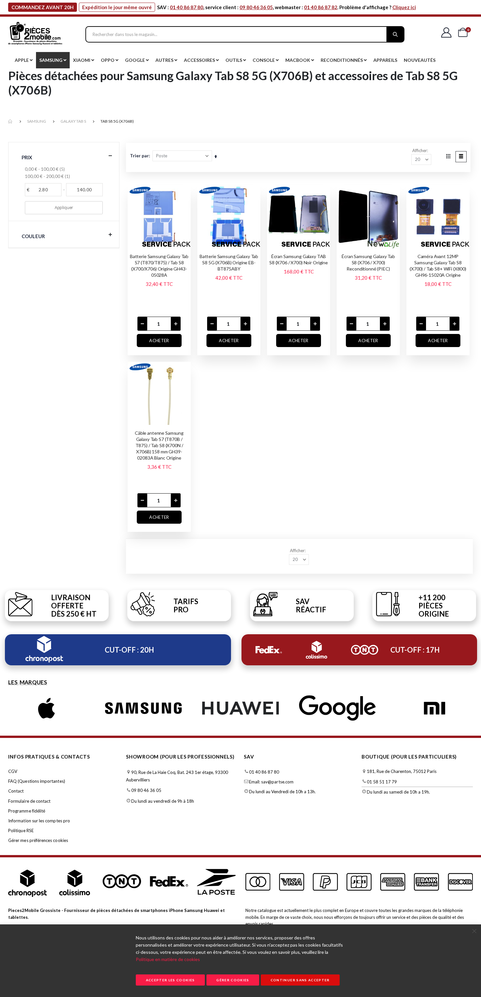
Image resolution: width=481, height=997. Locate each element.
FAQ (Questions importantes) (36, 781)
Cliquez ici (404, 7)
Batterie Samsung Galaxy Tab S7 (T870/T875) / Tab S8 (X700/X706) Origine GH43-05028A (159, 266)
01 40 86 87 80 (186, 7)
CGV (12, 771)
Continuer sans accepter (300, 980)
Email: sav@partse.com (271, 781)
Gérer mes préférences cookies (38, 840)
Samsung (36, 121)
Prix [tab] (27, 157)
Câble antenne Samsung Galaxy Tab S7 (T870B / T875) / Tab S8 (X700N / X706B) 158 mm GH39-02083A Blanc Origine (159, 445)
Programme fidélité (26, 810)
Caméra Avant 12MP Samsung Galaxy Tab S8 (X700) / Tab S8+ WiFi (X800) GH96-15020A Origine (438, 266)
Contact (16, 791)
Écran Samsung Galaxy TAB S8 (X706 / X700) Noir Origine (298, 259)
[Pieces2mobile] (35, 34)
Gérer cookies (232, 980)
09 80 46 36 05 (256, 7)
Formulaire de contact (29, 801)
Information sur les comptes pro (39, 820)
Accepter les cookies (170, 980)
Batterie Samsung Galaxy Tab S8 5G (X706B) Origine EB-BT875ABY (229, 262)
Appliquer (64, 207)
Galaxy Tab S (73, 121)
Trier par (139, 155)
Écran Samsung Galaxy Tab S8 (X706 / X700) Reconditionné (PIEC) (368, 262)
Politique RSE (21, 830)
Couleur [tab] (33, 236)
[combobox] (245, 34)
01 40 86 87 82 (320, 7)
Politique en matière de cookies (168, 959)
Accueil (10, 121)
